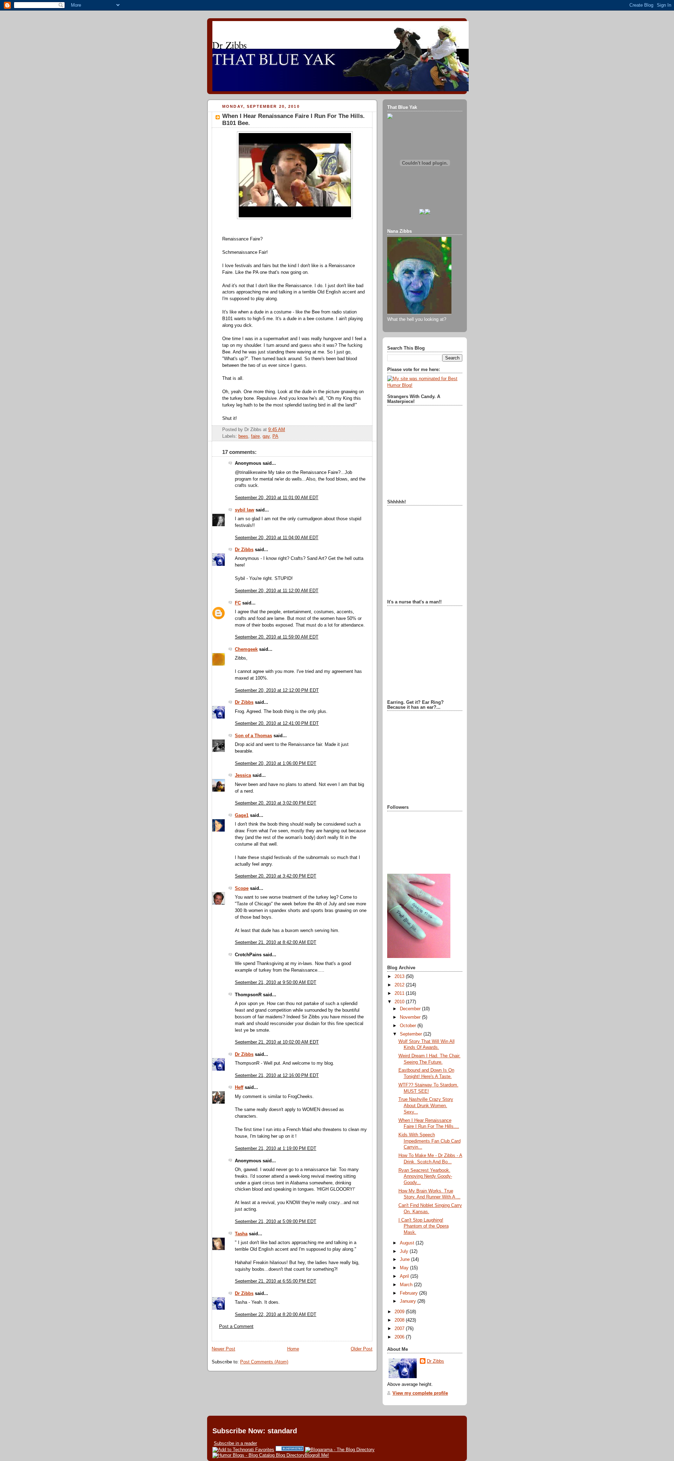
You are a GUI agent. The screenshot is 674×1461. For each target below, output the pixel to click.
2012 (400, 985)
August (408, 1243)
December (411, 1008)
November (411, 1017)
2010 (400, 1001)
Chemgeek (246, 649)
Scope (242, 888)
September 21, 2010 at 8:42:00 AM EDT (275, 942)
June (405, 1259)
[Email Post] (287, 429)
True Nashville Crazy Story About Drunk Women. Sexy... (425, 1105)
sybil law (244, 510)
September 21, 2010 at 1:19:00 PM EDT (275, 1148)
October (408, 1025)
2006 (400, 1337)
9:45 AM (276, 429)
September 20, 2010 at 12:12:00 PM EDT (277, 690)
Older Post (361, 1349)
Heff (239, 1087)
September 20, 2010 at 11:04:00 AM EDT (276, 537)
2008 (400, 1320)
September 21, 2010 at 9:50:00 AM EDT (275, 982)
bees (243, 436)
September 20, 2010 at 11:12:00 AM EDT (276, 590)
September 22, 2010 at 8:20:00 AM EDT (275, 1314)
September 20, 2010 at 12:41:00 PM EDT (277, 723)
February (409, 1293)
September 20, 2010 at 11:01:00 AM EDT (276, 497)
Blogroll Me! (317, 1455)
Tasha (241, 1233)
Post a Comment (236, 1326)
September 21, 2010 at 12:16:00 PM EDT (277, 1075)
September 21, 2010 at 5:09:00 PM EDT (275, 1221)
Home (293, 1349)
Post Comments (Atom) (264, 1362)
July (405, 1251)
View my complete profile (420, 1393)
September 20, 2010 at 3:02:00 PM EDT (275, 803)
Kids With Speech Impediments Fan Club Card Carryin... (429, 1141)
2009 (400, 1311)
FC (238, 603)
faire (255, 436)
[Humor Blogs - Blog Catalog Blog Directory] (258, 1455)
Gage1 (242, 815)
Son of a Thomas (253, 735)
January (408, 1301)
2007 (400, 1328)
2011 (400, 993)
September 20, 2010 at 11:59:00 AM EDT (276, 637)
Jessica (243, 775)
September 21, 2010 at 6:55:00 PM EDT (275, 1281)
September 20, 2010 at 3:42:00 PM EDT (275, 876)
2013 (400, 976)
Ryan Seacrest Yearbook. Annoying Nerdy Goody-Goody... (425, 1176)
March (407, 1284)
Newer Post (223, 1349)
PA (275, 436)
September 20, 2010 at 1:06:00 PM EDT (275, 763)
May (405, 1267)
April (405, 1276)
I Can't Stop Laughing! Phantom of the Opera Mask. (423, 1226)
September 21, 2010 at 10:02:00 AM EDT (277, 1042)
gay (266, 436)
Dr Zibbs (244, 549)
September (411, 1034)
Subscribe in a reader (235, 1443)
